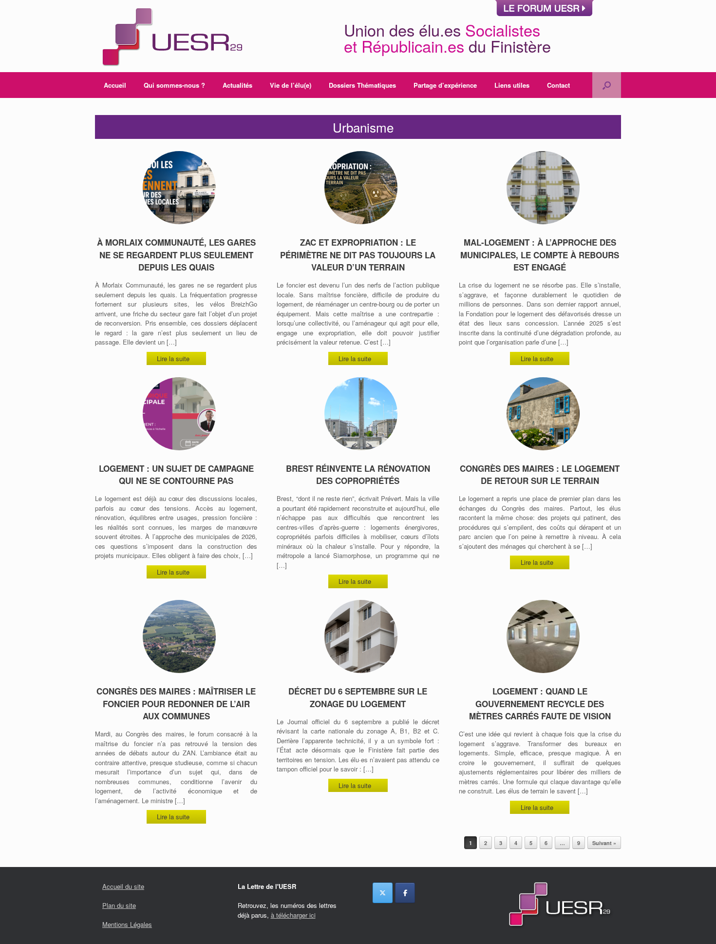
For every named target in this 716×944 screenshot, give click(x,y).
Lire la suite (174, 358)
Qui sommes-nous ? (174, 85)
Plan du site (119, 905)
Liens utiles (511, 85)
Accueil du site (123, 886)
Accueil (115, 85)
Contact (558, 85)
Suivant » (604, 843)
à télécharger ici (293, 915)
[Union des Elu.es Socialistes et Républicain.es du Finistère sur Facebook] (405, 893)
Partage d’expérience (445, 85)
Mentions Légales (127, 924)
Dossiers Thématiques (362, 85)
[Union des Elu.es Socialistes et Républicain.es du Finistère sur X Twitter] (383, 893)
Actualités (237, 85)
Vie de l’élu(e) (290, 85)
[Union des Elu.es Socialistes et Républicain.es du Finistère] (171, 36)
